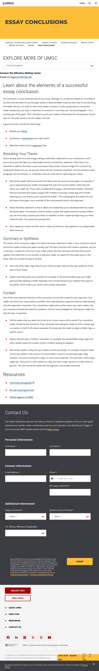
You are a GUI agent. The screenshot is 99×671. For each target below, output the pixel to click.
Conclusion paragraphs (21, 382)
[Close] (93, 664)
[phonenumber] (84, 659)
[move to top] (90, 656)
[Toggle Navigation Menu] (96, 3)
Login (82, 3)
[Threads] (42, 636)
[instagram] (25, 636)
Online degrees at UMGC (21, 397)
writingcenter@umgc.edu (19, 77)
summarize (27, 138)
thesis (24, 131)
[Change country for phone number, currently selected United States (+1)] (53, 478)
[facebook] (9, 636)
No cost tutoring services (22, 390)
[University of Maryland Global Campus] (8, 3)
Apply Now (63, 656)
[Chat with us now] (84, 656)
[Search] (90, 3)
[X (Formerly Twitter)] (33, 636)
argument (37, 145)
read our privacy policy (19, 574)
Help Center (53, 429)
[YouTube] (50, 636)
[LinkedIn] (17, 636)
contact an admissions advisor (41, 574)
